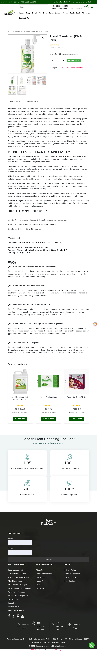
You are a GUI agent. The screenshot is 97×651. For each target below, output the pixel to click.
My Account (75, 9)
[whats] (91, 645)
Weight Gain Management (18, 596)
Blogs (38, 585)
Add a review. (57, 48)
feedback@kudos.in (61, 9)
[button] (43, 38)
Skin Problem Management (18, 577)
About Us (39, 570)
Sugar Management (15, 570)
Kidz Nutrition (13, 599)
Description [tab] (14, 101)
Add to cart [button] (20, 419)
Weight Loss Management (18, 592)
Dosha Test (40, 577)
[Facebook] (9, 617)
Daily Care (19, 31)
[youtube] (22, 617)
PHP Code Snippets (38, 650)
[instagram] (13, 617)
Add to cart (75, 60)
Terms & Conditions (72, 574)
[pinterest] (18, 617)
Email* (10, 548)
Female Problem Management (19, 588)
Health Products (14, 607)
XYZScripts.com (60, 650)
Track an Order (70, 577)
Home (10, 31)
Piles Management (15, 581)
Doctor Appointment (44, 574)
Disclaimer (40, 588)
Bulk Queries (69, 581)
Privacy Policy (70, 570)
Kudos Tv (40, 581)
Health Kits (12, 603)
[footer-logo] (48, 521)
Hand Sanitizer (77, 68)
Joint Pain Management (17, 574)
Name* (11, 538)
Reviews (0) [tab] (32, 101)
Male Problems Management (19, 585)
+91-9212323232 (59, 6)
